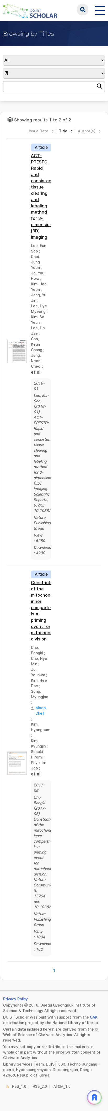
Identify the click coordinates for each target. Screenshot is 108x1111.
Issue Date (38, 131)
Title (63, 131)
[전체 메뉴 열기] (100, 10)
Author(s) (86, 131)
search (82, 9)
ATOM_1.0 (62, 1087)
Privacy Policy (15, 999)
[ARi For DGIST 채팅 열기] (94, 1097)
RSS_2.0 (40, 1087)
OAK (94, 1017)
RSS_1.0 (19, 1087)
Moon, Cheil (41, 711)
